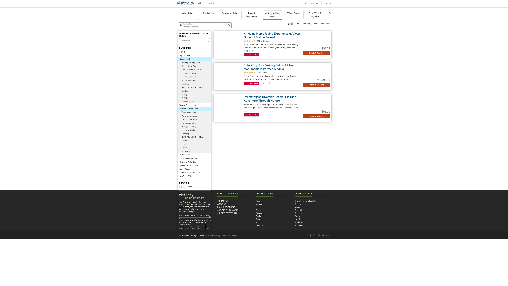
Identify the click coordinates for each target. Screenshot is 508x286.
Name (328, 24)
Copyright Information (228, 210)
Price (322, 24)
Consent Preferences (227, 213)
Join (322, 3)
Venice (259, 222)
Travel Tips (313, 3)
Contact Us (222, 201)
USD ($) (201, 3)
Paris (258, 201)
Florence (259, 225)
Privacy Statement (226, 207)
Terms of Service (229, 235)
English (212, 3)
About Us (221, 204)
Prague (259, 210)
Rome (258, 219)
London (259, 207)
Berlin (258, 216)
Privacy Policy (214, 235)
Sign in (328, 3)
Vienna (259, 204)
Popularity (307, 24)
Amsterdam (261, 213)
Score (315, 24)
